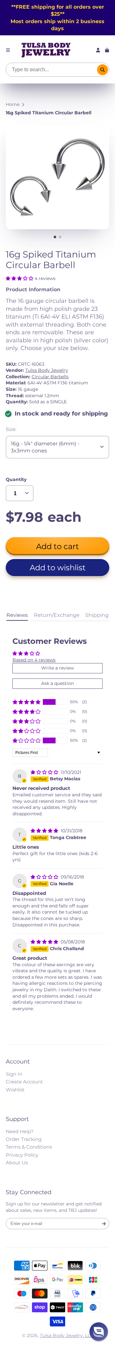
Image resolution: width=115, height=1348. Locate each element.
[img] (45, 772)
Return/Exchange (57, 615)
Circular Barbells (50, 377)
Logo (46, 50)
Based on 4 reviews (34, 660)
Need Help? (20, 1131)
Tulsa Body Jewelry (46, 370)
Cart (107, 50)
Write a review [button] (57, 668)
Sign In (14, 1074)
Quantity (16, 479)
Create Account (24, 1082)
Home (12, 104)
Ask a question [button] (57, 683)
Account (98, 50)
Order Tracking (24, 1139)
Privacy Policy (22, 1155)
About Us (17, 1163)
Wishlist (15, 1090)
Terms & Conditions (29, 1147)
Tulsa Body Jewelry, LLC (66, 1335)
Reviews (17, 615)
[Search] (102, 69)
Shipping (97, 615)
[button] (20, 278)
